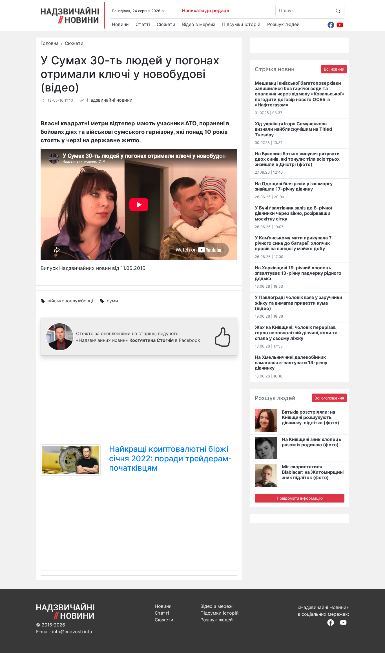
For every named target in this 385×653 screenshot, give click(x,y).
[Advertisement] (139, 400)
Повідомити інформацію (300, 498)
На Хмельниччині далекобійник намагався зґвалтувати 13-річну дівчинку (291, 362)
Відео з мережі (198, 24)
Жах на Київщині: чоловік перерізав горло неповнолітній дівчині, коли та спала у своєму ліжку (296, 332)
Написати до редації (205, 10)
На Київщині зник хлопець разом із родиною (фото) (311, 441)
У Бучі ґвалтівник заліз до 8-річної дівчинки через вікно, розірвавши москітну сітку (293, 213)
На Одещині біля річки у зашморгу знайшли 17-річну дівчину (294, 186)
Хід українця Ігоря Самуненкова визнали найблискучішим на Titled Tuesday (293, 129)
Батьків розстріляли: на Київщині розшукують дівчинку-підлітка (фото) (310, 417)
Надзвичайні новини (109, 100)
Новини (120, 24)
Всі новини (334, 69)
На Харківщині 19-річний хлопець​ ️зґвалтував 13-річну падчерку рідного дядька (298, 273)
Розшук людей (283, 24)
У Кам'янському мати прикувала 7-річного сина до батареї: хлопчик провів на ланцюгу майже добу (294, 243)
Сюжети (166, 24)
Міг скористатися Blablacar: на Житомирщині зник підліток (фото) (313, 472)
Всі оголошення (329, 398)
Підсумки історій (241, 24)
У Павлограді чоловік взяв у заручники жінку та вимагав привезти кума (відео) (298, 302)
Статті (143, 24)
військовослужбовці (70, 300)
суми (112, 300)
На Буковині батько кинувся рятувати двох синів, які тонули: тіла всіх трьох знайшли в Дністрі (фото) (297, 159)
